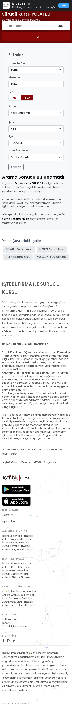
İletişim (6, 623)
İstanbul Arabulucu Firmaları (19, 591)
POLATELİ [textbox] (17, 143)
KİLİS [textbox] (14, 129)
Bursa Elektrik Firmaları (15, 574)
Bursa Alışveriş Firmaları (16, 546)
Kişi (14, 97)
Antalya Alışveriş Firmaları (17, 549)
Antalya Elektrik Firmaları (16, 577)
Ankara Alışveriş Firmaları (17, 539)
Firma (26, 97)
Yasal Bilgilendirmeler (15, 626)
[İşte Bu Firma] (16, 479)
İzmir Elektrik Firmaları (15, 570)
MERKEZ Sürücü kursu (52, 249)
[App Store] (16, 501)
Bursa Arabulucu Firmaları (17, 602)
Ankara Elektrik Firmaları (16, 567)
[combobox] (36, 69)
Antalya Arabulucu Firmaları (18, 605)
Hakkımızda (9, 619)
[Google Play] (16, 489)
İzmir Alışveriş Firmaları (15, 542)
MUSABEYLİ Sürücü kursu (51, 257)
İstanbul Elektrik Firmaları (17, 563)
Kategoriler (8, 518)
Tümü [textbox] (14, 70)
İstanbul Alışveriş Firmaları (17, 536)
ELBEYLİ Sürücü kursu (18, 257)
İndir (64, 5)
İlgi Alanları (8, 521)
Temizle (16, 167)
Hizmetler (8, 514)
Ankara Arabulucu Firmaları (18, 595)
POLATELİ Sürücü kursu (19, 249)
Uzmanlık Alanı (17, 63)
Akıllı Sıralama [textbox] (20, 113)
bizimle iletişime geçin (15, 218)
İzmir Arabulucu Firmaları (17, 598)
